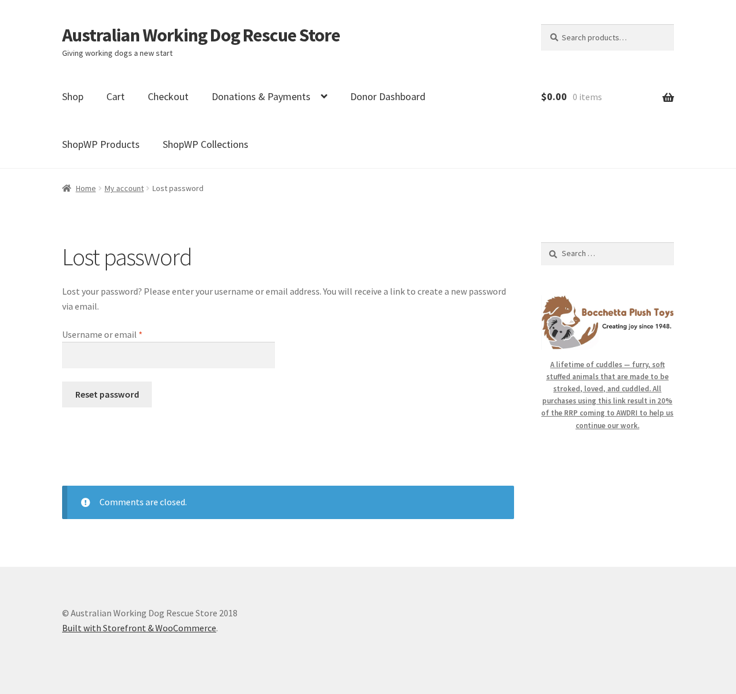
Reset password (107, 394)
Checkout (168, 96)
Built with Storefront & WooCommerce (139, 628)
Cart (115, 96)
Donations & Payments (261, 96)
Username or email (119, 334)
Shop (72, 96)
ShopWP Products (101, 144)
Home (86, 188)
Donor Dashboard (387, 96)
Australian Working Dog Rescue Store (201, 35)
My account (124, 188)
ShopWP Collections (205, 144)
